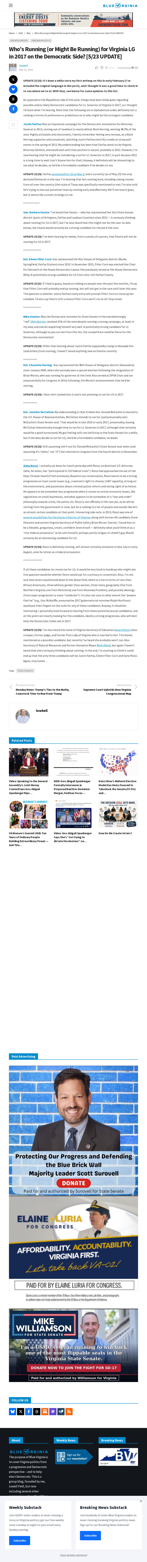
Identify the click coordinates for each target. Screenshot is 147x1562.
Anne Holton (122, 630)
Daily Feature (25, 670)
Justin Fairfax (32, 124)
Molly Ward (103, 645)
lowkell (23, 65)
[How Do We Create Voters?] (118, 814)
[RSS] (69, 1411)
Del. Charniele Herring (37, 365)
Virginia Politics (41, 40)
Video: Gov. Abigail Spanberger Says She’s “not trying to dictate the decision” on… (73, 837)
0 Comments (124, 67)
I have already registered (73, 1555)
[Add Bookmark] (13, 124)
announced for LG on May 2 (67, 174)
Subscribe (19, 1540)
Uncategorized (19, 40)
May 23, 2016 (26, 69)
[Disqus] (73, 904)
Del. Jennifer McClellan (38, 412)
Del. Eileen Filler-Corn (37, 259)
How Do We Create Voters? (115, 833)
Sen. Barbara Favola (36, 212)
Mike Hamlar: (31, 316)
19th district (38, 321)
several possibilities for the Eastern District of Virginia (56, 517)
